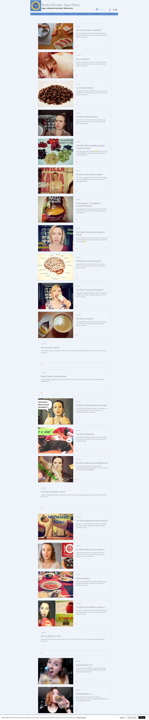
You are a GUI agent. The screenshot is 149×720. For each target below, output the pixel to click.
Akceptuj (142, 717)
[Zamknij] (147, 717)
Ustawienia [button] (122, 717)
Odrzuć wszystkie (132, 717)
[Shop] (110, 9)
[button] (109, 16)
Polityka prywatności (81, 717)
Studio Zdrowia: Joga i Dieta (60, 5)
